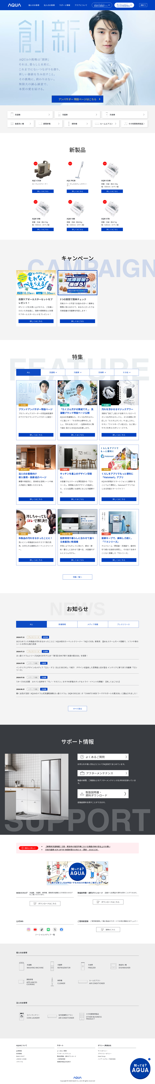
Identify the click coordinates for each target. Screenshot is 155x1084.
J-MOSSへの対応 (21, 1059)
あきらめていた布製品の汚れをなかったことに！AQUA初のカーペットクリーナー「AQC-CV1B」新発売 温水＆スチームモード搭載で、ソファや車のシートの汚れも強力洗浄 (77, 642)
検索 (142, 5)
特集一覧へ (77, 577)
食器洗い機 (19, 123)
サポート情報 (64, 5)
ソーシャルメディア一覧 (45, 934)
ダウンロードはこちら (47, 903)
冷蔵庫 (65, 114)
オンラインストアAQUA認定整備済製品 (123, 5)
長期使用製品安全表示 (64, 1062)
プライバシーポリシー (105, 1053)
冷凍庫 (112, 114)
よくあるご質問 (95, 757)
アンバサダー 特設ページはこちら (77, 99)
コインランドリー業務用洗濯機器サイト (101, 5)
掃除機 (74, 123)
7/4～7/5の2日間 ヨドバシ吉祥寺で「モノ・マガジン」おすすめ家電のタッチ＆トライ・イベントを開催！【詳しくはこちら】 (68, 681)
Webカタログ (20, 1056)
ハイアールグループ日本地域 (106, 1059)
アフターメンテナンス (99, 773)
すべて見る (77, 708)
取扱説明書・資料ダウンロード (96, 793)
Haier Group (102, 1056)
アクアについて (81, 5)
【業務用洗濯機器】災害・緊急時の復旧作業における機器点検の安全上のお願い (77, 846)
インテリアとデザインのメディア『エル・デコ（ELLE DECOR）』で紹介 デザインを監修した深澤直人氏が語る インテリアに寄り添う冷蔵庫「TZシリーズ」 (76, 668)
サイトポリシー (102, 1051)
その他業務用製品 (136, 123)
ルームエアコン (106, 123)
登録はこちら (110, 929)
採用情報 (19, 1053)
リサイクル (19, 1062)
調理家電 (46, 123)
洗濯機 (17, 114)
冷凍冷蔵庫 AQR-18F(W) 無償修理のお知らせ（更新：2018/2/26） (72, 849)
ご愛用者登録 (61, 1059)
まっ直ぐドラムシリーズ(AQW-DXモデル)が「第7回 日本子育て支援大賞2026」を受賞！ (52, 655)
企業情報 (19, 1051)
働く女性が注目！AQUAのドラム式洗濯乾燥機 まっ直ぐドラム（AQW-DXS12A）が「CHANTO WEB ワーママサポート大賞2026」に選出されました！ (77, 693)
